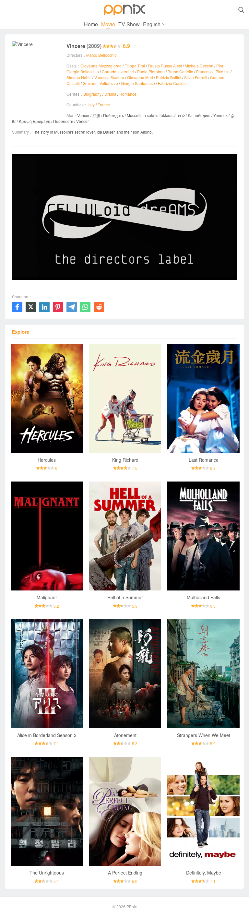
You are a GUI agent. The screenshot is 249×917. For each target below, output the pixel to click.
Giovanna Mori (140, 77)
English (151, 24)
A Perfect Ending (125, 872)
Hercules (47, 460)
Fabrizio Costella (173, 83)
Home (91, 24)
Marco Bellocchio (101, 55)
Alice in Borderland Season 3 (47, 735)
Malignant (47, 597)
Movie (108, 24)
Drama (110, 94)
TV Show (129, 24)
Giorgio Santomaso (138, 83)
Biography (92, 94)
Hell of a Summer (125, 597)
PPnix (131, 906)
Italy (91, 104)
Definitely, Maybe (203, 872)
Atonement (125, 735)
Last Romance (204, 460)
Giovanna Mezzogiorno (101, 65)
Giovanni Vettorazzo (100, 83)
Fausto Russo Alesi (165, 65)
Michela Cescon (199, 65)
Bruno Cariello (180, 71)
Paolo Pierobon (151, 71)
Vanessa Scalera (109, 77)
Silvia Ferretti (195, 77)
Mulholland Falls (203, 597)
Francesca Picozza (213, 71)
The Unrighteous (47, 872)
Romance (127, 94)
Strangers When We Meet (203, 735)
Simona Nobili (78, 77)
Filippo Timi (134, 65)
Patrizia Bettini (168, 77)
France (104, 104)
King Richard (125, 460)
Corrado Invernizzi (118, 71)
